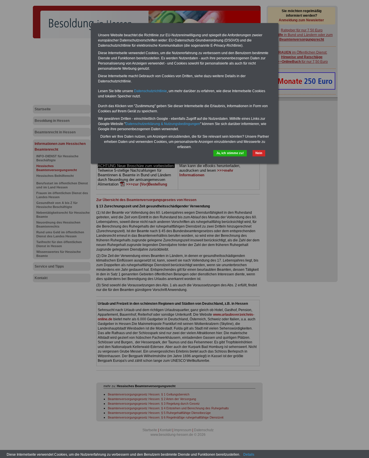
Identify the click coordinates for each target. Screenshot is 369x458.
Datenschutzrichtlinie (150, 91)
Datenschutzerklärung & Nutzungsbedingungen (162, 124)
